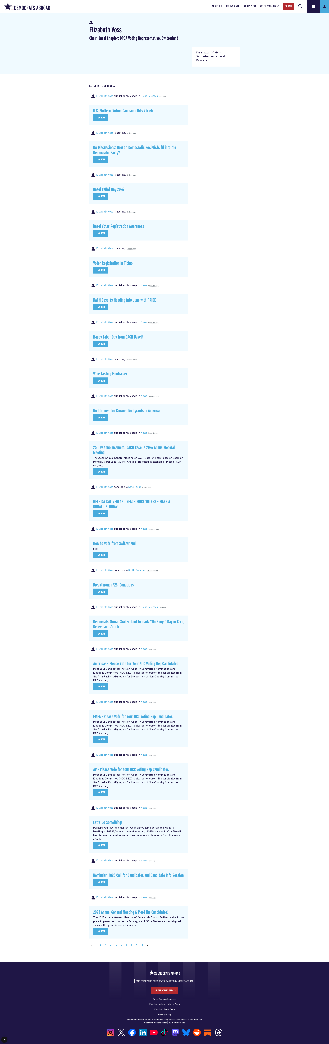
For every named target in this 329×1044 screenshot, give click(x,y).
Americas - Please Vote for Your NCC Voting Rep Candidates (135, 663)
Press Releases (149, 96)
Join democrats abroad (164, 990)
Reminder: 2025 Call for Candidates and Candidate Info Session (138, 875)
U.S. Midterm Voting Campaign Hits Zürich (123, 110)
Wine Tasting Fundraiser (110, 373)
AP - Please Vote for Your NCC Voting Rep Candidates (131, 769)
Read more (100, 117)
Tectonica (180, 1023)
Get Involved (233, 6)
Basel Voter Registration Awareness (118, 226)
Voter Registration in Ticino (113, 263)
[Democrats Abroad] (27, 6)
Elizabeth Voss (104, 96)
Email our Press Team (164, 1009)
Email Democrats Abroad (164, 999)
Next (147, 945)
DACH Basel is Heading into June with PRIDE (124, 300)
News (144, 285)
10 (142, 945)
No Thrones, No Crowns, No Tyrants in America (126, 410)
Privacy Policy (164, 1014)
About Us (217, 6)
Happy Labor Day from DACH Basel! (118, 337)
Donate (289, 6)
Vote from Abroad (269, 6)
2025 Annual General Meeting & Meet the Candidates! (130, 912)
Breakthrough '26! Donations (113, 585)
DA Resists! (250, 6)
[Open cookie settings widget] (4, 1040)
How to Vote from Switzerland (114, 543)
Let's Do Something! (107, 822)
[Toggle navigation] (313, 6)
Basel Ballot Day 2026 (108, 189)
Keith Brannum (137, 570)
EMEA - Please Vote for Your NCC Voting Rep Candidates (133, 716)
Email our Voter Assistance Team (164, 1004)
